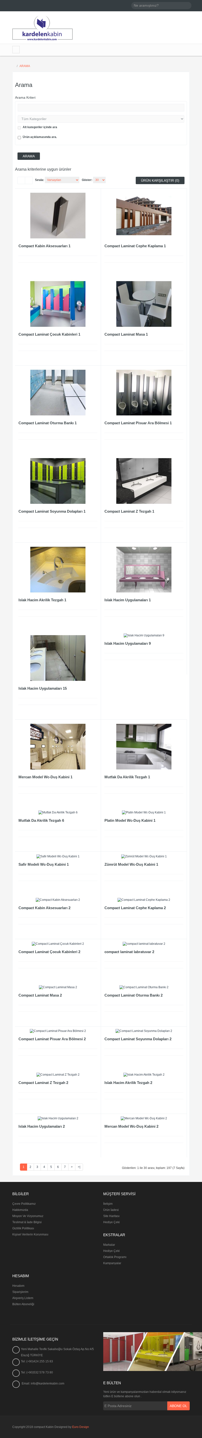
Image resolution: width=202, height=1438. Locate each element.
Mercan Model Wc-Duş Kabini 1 (45, 777)
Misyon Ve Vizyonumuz (27, 1216)
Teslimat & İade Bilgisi (27, 1222)
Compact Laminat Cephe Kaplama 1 (135, 246)
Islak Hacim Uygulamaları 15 (42, 688)
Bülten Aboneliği (23, 1304)
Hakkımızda (20, 1210)
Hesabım (18, 1285)
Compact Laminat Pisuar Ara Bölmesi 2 (52, 1039)
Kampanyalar (112, 1263)
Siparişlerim (20, 1292)
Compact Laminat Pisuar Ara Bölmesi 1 (138, 423)
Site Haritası (111, 1216)
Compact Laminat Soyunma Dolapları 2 (137, 1039)
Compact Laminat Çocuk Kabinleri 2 (49, 952)
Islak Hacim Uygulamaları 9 (127, 643)
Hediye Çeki (111, 1222)
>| (79, 1167)
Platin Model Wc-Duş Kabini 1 (129, 820)
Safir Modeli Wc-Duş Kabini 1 (43, 864)
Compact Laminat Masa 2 (40, 995)
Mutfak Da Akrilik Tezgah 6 (41, 820)
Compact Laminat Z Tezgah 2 (43, 1083)
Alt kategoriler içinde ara (40, 127)
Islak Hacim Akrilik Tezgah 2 (128, 1083)
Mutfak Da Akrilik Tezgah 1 (127, 777)
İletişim (108, 1203)
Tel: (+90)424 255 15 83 (37, 1361)
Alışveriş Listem (22, 1298)
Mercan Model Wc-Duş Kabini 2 (131, 1126)
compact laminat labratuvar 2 (129, 952)
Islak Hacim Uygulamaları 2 (41, 1126)
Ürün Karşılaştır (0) (160, 180)
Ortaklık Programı (114, 1257)
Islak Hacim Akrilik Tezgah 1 (42, 600)
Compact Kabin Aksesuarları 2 (44, 908)
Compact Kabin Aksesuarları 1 (44, 246)
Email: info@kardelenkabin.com (43, 1383)
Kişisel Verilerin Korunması (30, 1234)
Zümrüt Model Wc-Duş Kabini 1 (131, 864)
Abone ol (178, 1406)
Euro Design (80, 1427)
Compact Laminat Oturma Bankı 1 (47, 423)
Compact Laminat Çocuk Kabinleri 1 (49, 334)
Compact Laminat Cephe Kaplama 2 (135, 908)
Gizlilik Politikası (23, 1228)
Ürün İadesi (111, 1210)
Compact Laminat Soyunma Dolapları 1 (51, 511)
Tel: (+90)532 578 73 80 (37, 1372)
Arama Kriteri (25, 97)
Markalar (109, 1244)
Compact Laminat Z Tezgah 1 (129, 511)
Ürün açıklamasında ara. (40, 137)
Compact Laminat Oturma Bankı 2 (133, 995)
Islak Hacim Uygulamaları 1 (127, 600)
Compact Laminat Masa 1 (126, 334)
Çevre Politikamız (24, 1203)
